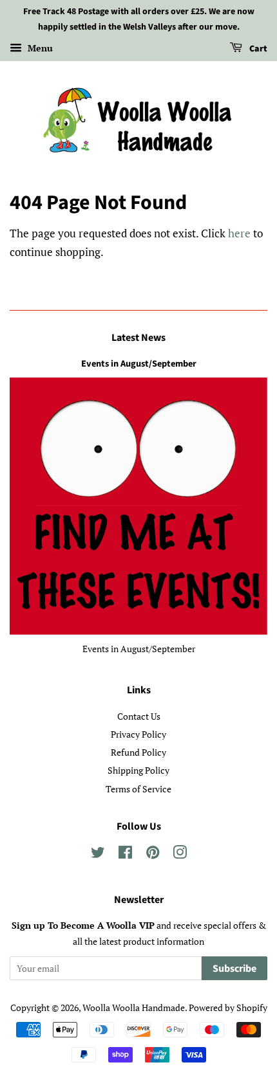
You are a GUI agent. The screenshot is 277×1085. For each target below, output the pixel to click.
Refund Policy (138, 752)
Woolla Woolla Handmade (133, 1007)
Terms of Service (138, 789)
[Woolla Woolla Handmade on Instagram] (180, 854)
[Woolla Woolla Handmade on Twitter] (98, 854)
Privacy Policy (138, 734)
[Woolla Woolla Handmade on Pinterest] (153, 854)
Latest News (138, 338)
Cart (257, 48)
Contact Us (138, 716)
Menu (39, 48)
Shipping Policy (138, 770)
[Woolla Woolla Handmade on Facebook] (125, 854)
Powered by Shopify (228, 1007)
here (239, 233)
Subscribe (234, 969)
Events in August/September (138, 363)
